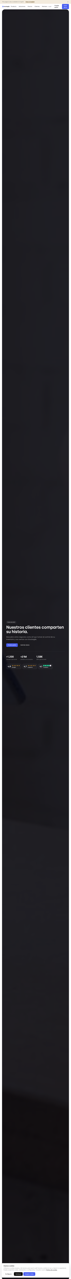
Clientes (37, 6)
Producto (13, 6)
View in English (30, 2)
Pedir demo (65, 6)
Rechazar (18, 1274)
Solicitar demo (25, 645)
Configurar (8, 1274)
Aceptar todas (29, 1274)
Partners (44, 6)
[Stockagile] (6, 6)
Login (49, 6)
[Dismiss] (68, 2)
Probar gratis (12, 645)
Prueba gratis (57, 6)
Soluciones (22, 6)
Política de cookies (51, 1270)
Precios (30, 6)
